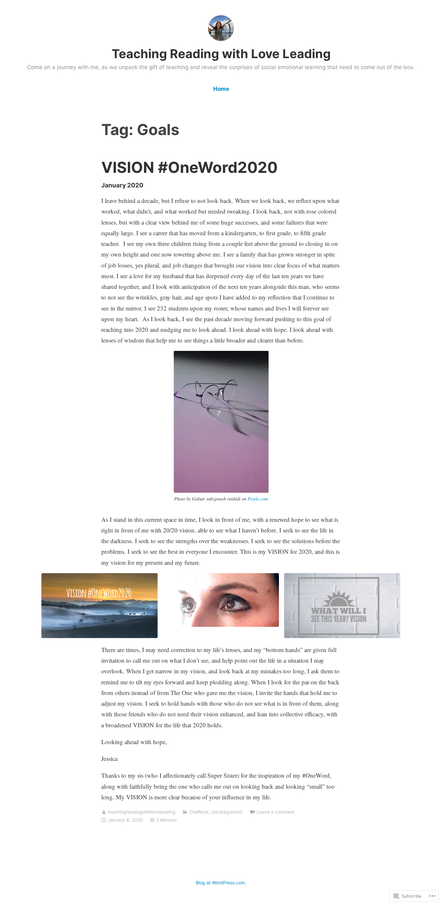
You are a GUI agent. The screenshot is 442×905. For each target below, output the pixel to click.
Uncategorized (226, 812)
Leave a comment (275, 812)
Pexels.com (258, 499)
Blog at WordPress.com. (221, 882)
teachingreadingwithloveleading (141, 812)
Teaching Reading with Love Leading (221, 53)
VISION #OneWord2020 (189, 167)
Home (221, 89)
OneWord (198, 812)
